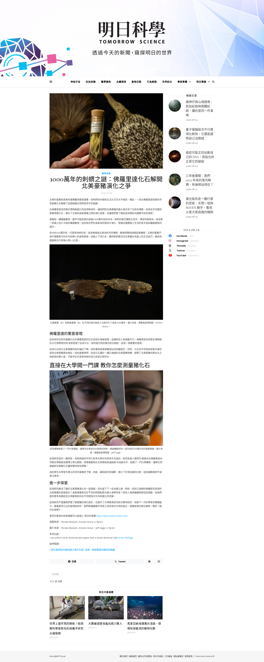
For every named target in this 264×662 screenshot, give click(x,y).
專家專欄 (182, 81)
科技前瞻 (91, 81)
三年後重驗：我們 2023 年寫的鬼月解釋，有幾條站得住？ (199, 180)
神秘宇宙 (75, 81)
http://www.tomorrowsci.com (112, 515)
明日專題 (201, 81)
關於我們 (124, 656)
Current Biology (125, 537)
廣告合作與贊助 (145, 656)
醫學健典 (106, 81)
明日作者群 (158, 656)
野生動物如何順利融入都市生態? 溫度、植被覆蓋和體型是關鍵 (83, 549)
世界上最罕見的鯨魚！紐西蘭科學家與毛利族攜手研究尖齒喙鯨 (66, 628)
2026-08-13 (191, 189)
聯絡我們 (133, 656)
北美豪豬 (55, 574)
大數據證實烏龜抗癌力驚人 (105, 623)
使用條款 (189, 656)
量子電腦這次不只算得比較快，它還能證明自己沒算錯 (199, 133)
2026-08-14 (191, 119)
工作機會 (168, 656)
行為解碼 (152, 81)
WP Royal (61, 656)
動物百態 (136, 81)
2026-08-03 (192, 142)
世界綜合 (167, 81)
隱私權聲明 (178, 656)
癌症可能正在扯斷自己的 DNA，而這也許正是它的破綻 (200, 156)
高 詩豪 (58, 581)
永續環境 (121, 81)
